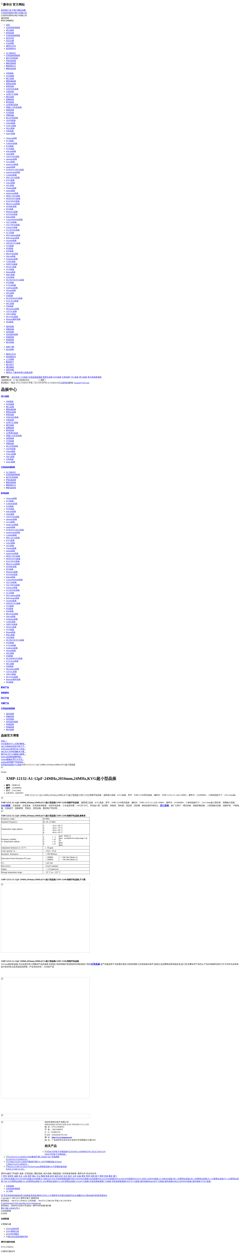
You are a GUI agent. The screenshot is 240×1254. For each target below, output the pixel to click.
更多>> (4, 741)
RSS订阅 (84, 1195)
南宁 (97, 1176)
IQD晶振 (10, 251)
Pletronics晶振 (12, 212)
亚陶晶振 (10, 99)
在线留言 (68, 1195)
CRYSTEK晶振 (12, 156)
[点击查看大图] (2, 767)
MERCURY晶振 (13, 196)
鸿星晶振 (10, 115)
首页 (3, 765)
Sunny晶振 (10, 133)
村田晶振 (10, 86)
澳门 (115, 1176)
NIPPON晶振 (11, 264)
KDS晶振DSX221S (97, 1179)
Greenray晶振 (11, 227)
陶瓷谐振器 (11, 63)
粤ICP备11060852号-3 (10, 1208)
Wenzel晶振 (11, 290)
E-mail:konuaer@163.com (11, 1203)
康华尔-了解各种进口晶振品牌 (19, 372)
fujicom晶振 (11, 151)
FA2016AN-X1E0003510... (17, 1159)
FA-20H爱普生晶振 (30, 1181)
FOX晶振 (10, 149)
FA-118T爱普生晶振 (48, 1181)
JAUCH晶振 (11, 222)
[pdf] (3, 772)
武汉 (61, 1176)
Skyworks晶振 (12, 317)
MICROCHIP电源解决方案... (13, 751)
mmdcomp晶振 (12, 193)
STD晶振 (10, 282)
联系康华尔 (11, 357)
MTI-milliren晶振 (13, 235)
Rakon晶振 (10, 217)
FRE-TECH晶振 (13, 177)
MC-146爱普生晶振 (181, 1179)
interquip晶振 (11, 159)
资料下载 (10, 347)
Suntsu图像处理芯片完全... (12, 759)
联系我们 (5, 10)
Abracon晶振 (11, 138)
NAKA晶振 (11, 126)
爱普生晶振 (11, 84)
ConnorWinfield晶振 (14, 219)
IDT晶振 (9, 209)
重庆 (110, 1176)
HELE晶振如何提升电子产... (13, 746)
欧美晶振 (5, 493)
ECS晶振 (10, 141)
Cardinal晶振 (11, 175)
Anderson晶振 (12, 288)
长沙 (66, 1176)
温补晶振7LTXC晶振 (201, 1181)
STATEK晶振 (12, 214)
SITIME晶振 (11, 206)
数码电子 (10, 362)
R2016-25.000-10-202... (15, 1169)
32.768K (9, 1191)
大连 (74, 1176)
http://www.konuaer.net (62, 1137)
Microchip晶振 (12, 254)
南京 (70, 1176)
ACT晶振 (10, 233)
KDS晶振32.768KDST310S (43, 1179)
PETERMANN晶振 (14, 298)
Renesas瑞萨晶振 (13, 319)
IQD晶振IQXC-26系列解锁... (13, 744)
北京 (20, 1176)
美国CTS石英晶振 (14, 107)
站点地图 (76, 1195)
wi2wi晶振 (10, 183)
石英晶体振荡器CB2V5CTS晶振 (126, 1181)
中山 (38, 1176)
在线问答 (93, 1195)
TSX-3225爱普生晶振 (13, 1181)
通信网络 (10, 367)
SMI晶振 (10, 73)
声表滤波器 (11, 61)
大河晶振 (10, 112)
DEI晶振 (9, 322)
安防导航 (10, 370)
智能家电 (5, 693)
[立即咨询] (64, 383)
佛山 (34, 1176)
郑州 (88, 1176)
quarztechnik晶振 (13, 172)
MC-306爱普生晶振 (198, 1179)
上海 (25, 1176)
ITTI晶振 (10, 246)
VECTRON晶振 (13, 225)
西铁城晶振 (11, 81)
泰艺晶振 (10, 97)
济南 (106, 1176)
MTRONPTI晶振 (13, 198)
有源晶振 (10, 337)
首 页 (3, 1195)
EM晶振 (9, 296)
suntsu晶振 (10, 191)
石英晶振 (95, 964)
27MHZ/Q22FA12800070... (17, 1164)
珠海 (48, 1176)
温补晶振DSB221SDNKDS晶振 (178, 1181)
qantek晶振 (10, 167)
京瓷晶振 (10, 91)
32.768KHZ (11, 53)
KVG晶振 (10, 180)
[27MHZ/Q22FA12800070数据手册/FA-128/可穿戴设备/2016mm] (34, 1162)
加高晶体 (10, 110)
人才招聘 (10, 359)
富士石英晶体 (12, 118)
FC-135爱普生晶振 (216, 1179)
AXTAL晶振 (11, 311)
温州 (56, 1176)
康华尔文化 (11, 354)
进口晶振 (83, 377)
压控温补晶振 (12, 334)
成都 (16, 1176)
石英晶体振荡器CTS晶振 (100, 1181)
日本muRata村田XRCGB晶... (13, 749)
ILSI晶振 (10, 146)
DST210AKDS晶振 (23, 1179)
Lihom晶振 (10, 123)
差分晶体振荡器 (95, 377)
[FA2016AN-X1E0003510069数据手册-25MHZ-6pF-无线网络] (32, 1157)
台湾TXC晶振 (12, 94)
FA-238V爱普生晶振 (66, 1181)
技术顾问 (15, 1234)
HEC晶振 (10, 303)
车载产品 (5, 703)
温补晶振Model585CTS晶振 (152, 1181)
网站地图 (22, 10)
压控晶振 (10, 332)
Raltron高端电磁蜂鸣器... (11, 757)
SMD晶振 (5, 805)
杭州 (52, 1176)
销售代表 (15, 1231)
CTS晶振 (24, 377)
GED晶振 (10, 277)
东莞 (30, 1176)
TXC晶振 (74, 377)
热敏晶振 (10, 329)
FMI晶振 (10, 306)
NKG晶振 (10, 128)
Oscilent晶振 (11, 240)
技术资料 (10, 349)
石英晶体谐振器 (13, 55)
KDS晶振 (10, 76)
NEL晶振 (10, 293)
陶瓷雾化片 (11, 66)
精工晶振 (10, 78)
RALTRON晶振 (13, 201)
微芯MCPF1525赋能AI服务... (13, 754)
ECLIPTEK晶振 (13, 230)
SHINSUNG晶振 (13, 243)
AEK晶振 (10, 154)
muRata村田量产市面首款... (13, 762)
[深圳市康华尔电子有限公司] (14, 13)
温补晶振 (10, 326)
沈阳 (92, 1176)
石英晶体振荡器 (35, 377)
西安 (84, 1176)
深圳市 (11, 1176)
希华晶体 (10, 102)
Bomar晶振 (10, 272)
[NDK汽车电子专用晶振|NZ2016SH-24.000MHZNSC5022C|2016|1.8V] (75, 1152)
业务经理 (15, 1229)
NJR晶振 (10, 131)
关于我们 (13, 10)
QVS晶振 (10, 269)
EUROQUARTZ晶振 (15, 170)
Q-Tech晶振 (11, 285)
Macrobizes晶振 (12, 309)
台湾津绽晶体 (12, 105)
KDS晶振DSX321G (132, 1179)
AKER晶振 (11, 120)
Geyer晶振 (10, 162)
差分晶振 (10, 342)
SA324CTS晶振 (82, 1181)
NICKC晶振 (11, 267)
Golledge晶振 (11, 143)
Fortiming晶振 (12, 259)
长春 (79, 1176)
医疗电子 (10, 365)
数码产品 (5, 687)
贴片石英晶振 (12, 58)
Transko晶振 (11, 188)
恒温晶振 (10, 340)
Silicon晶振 (11, 256)
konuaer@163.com (81, 383)
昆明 (102, 1176)
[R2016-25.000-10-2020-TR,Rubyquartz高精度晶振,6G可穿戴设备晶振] (36, 1167)
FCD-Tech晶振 (12, 301)
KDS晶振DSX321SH (115, 1179)
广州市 (4, 1176)
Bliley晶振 (10, 275)
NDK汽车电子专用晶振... (56, 1154)
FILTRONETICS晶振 (15, 280)
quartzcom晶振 (12, 164)
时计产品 (5, 698)
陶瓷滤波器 (11, 68)
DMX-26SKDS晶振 (150, 1179)
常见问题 (60, 1195)
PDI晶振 (9, 248)
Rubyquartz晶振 (12, 238)
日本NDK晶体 (12, 89)
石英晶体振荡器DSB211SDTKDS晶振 (72, 1179)
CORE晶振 (11, 261)
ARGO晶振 (11, 314)
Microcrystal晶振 (13, 204)
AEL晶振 (10, 185)
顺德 (43, 1176)
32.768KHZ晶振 (8, 1179)
